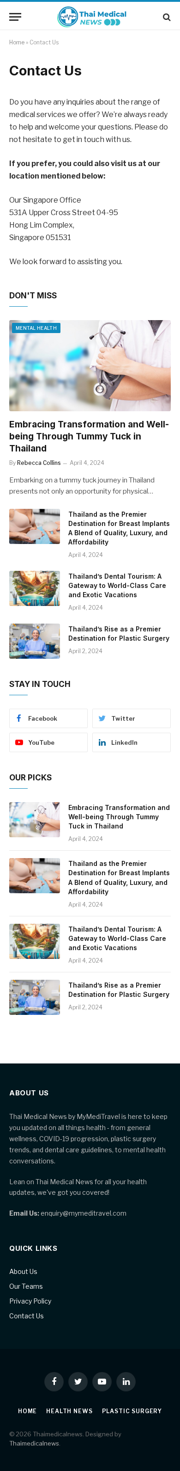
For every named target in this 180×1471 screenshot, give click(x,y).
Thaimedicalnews (34, 1443)
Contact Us (26, 1316)
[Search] (166, 16)
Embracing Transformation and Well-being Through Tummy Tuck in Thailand (89, 436)
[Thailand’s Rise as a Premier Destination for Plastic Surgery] (34, 641)
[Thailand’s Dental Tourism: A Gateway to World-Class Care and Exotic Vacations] (34, 588)
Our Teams (26, 1286)
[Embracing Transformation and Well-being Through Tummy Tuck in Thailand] (90, 365)
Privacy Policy (30, 1301)
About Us (23, 1271)
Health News (69, 1411)
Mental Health (36, 328)
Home (16, 42)
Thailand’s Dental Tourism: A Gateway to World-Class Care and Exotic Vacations (117, 585)
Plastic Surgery (132, 1411)
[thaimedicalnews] (92, 17)
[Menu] (15, 16)
